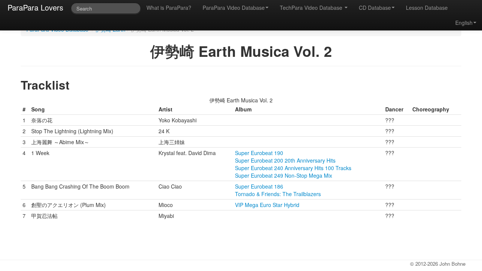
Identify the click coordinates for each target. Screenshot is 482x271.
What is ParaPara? (168, 7)
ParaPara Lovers (35, 7)
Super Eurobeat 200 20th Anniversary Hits (285, 160)
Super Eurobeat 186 (259, 186)
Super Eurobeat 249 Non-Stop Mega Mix (283, 175)
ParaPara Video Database (234, 7)
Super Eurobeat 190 (259, 153)
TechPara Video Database (312, 7)
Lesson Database (427, 7)
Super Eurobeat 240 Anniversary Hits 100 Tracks (293, 168)
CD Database (375, 7)
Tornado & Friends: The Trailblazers (278, 194)
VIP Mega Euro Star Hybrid (267, 205)
